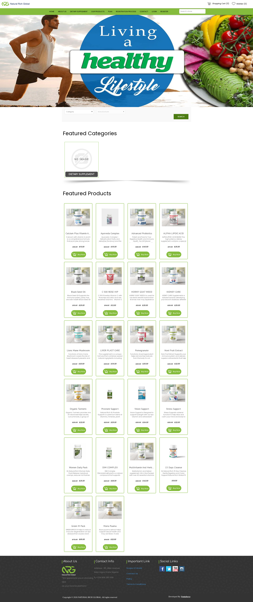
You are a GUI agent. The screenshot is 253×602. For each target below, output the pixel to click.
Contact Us (132, 573)
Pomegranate (142, 350)
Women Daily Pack (78, 467)
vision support (142, 408)
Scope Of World (134, 568)
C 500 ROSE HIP (110, 291)
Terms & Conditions (136, 584)
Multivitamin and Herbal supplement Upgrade (141, 467)
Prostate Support (110, 408)
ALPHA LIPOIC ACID (173, 233)
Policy (129, 578)
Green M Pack (78, 525)
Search (181, 116)
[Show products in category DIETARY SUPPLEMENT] (81, 160)
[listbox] (79, 111)
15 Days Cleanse (173, 467)
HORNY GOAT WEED (141, 291)
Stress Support (173, 408)
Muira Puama (109, 525)
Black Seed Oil (78, 291)
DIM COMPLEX (110, 467)
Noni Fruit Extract (173, 350)
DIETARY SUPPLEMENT (81, 174)
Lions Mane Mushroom (78, 350)
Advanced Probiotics (142, 233)
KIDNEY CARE (174, 291)
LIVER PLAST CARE (110, 350)
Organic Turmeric (78, 408)
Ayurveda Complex (110, 233)
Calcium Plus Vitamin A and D (78, 233)
